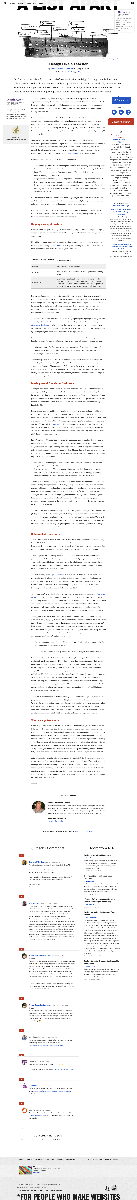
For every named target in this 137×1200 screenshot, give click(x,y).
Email (101, 1160)
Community (87, 956)
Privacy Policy (43, 1190)
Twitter (115, 1160)
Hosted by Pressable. (40, 1187)
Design (86, 979)
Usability (78, 72)
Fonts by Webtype (56, 1190)
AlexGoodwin (34, 903)
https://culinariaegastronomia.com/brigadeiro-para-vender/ (46, 1045)
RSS (96, 1160)
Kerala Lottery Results (35, 1115)
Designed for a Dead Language (97, 855)
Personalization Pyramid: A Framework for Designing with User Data (121, 246)
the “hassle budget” (72, 153)
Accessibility (87, 894)
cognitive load (56, 245)
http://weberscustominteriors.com (64, 1069)
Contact (60, 1160)
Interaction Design (69, 72)
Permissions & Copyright (27, 1190)
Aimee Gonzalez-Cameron (40, 955)
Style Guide (50, 1160)
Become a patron (121, 121)
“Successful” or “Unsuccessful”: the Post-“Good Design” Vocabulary (121, 212)
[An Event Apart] (107, 1188)
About (21, 1160)
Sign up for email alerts (84, 831)
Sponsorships (70, 1160)
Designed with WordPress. (25, 1187)
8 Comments (121, 100)
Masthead (38, 1160)
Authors (29, 1160)
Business (86, 907)
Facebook (107, 1160)
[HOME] (5, 3)
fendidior (33, 1085)
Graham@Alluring (36, 862)
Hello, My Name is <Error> (121, 140)
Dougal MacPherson (116, 59)
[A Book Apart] (114, 1188)
